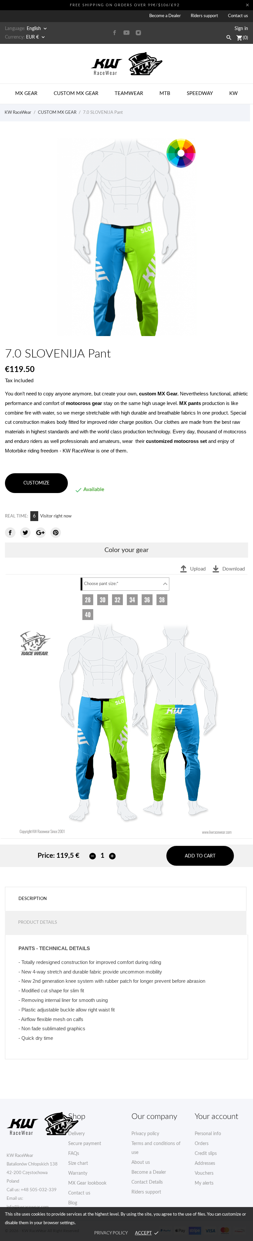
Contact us (238, 16)
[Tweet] (25, 532)
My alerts (204, 1183)
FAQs (73, 1153)
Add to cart (200, 856)
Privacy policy (145, 1134)
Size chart (78, 1163)
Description (32, 899)
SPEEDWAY (200, 93)
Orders (202, 1143)
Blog (72, 1203)
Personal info (208, 1134)
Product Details (37, 922)
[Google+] (40, 532)
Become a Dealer (165, 16)
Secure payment (84, 1143)
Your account (216, 1117)
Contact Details (147, 1182)
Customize (36, 483)
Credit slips (206, 1153)
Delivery (76, 1134)
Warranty (77, 1173)
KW (233, 93)
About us (140, 1162)
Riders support (204, 16)
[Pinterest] (55, 532)
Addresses (205, 1163)
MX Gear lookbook (87, 1183)
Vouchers (204, 1173)
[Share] (10, 532)
